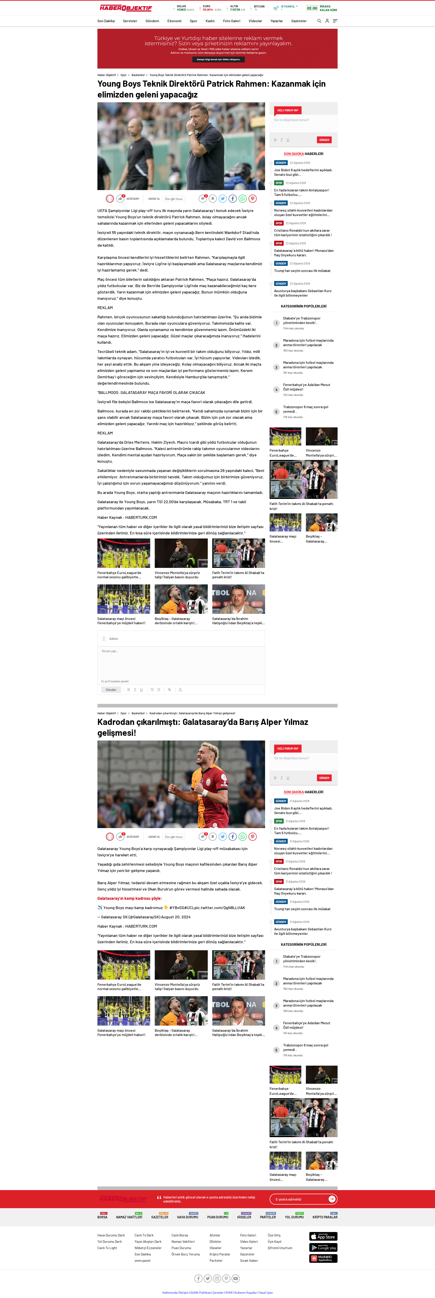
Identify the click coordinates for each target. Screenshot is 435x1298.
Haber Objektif (106, 75)
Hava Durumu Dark (111, 1235)
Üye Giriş (274, 1235)
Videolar (255, 21)
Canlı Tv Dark (144, 1235)
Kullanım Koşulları (245, 1292)
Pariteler (268, 1215)
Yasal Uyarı (266, 1292)
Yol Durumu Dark (109, 1241)
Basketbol (138, 75)
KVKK (229, 1292)
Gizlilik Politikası (200, 1292)
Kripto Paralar (325, 1215)
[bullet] (158, 689)
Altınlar (215, 1235)
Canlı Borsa (180, 1235)
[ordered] (152, 689)
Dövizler (215, 1241)
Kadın (210, 21)
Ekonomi (174, 21)
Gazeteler (299, 21)
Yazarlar (277, 21)
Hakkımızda (169, 1292)
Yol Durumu (294, 1215)
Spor (193, 21)
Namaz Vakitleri (129, 1215)
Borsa (102, 1215)
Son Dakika (106, 21)
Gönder (111, 690)
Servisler (130, 21)
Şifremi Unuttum (280, 1248)
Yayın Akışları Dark (148, 1241)
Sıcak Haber (249, 1260)
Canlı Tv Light (107, 1248)
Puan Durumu (217, 1215)
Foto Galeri (231, 21)
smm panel (142, 1260)
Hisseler (244, 1215)
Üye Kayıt (275, 1241)
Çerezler (218, 1292)
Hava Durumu (187, 1215)
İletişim (183, 1292)
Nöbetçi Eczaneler (148, 1248)
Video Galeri (249, 1241)
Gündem (152, 21)
